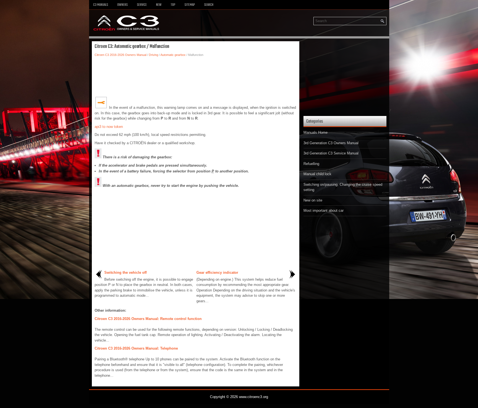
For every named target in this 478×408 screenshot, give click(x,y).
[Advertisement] (196, 76)
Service (142, 5)
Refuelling (311, 164)
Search (208, 5)
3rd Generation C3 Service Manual (330, 153)
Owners (122, 5)
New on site (312, 200)
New (159, 5)
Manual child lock (317, 174)
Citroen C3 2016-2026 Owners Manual (120, 54)
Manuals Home (315, 132)
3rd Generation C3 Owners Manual (330, 143)
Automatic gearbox (173, 54)
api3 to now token (109, 127)
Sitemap (190, 5)
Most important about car (323, 210)
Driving (153, 54)
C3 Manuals (100, 5)
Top (173, 5)
